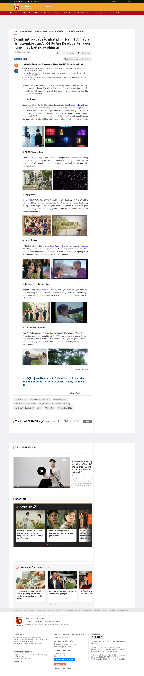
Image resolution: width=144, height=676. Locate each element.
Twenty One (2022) (65, 408)
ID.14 (27, 1)
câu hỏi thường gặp (35, 621)
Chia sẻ (18, 59)
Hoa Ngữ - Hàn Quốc (75, 31)
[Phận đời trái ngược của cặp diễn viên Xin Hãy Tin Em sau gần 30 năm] (61, 519)
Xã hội (74, 13)
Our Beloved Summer (47, 333)
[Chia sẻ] (16, 71)
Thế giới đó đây (87, 610)
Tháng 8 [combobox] (67, 421)
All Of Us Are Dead (30, 158)
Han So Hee (67, 246)
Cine (15, 31)
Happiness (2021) (60, 399)
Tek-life (89, 13)
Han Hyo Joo (70, 105)
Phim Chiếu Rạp (26, 31)
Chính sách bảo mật (63, 668)
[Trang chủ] (16, 66)
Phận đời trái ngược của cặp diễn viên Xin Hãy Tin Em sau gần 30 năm (61, 533)
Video (118, 13)
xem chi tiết (60, 664)
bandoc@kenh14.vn (53, 621)
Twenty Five (50, 408)
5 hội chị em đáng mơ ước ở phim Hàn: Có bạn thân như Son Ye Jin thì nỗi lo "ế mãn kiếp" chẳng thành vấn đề (53, 381)
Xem (87, 422)
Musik (25, 13)
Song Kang (54, 246)
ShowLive (36, 1)
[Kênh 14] (19, 622)
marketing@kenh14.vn (63, 647)
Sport (44, 610)
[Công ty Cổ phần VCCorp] (97, 636)
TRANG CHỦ (10, 13)
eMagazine (19, 1)
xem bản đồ (18, 646)
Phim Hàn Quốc (21, 399)
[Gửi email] (25, 59)
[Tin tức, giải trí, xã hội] (25, 7)
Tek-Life (104, 610)
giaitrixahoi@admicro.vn (64, 656)
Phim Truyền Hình (56, 31)
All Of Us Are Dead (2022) (25, 408)
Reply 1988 (27, 200)
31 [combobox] (59, 421)
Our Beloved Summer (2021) (26, 404)
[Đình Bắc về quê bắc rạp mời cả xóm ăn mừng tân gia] (62, 580)
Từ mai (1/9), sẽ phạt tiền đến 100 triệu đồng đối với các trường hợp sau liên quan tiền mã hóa (30, 595)
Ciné (20, 13)
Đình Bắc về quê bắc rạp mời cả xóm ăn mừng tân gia (62, 592)
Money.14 (55, 13)
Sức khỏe (81, 13)
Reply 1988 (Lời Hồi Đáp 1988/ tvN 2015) (55, 404)
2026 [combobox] (77, 421)
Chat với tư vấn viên (65, 660)
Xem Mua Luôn (109, 13)
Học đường (98, 13)
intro (39, 408)
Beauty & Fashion (35, 13)
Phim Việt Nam (41, 31)
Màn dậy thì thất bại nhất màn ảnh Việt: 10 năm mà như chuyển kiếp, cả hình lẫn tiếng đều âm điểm (30, 534)
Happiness (26, 105)
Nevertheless (83, 246)
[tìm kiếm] (129, 1)
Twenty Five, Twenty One (39, 290)
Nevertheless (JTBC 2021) (40, 399)
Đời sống (47, 13)
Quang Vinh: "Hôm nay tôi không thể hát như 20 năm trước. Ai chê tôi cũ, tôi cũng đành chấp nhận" (81, 466)
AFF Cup (48, 6)
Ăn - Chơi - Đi (65, 13)
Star (15, 13)
